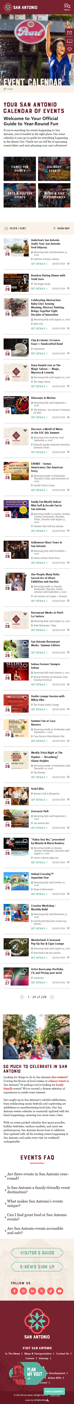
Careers (30, 1358)
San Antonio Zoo (41, 823)
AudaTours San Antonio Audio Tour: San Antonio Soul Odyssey (45, 243)
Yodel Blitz (37, 788)
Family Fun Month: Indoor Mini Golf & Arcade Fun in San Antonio (46, 505)
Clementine (39, 349)
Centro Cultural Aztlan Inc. (46, 858)
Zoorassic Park (40, 811)
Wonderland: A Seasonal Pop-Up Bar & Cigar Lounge (47, 941)
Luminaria (39, 978)
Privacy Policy (55, 1395)
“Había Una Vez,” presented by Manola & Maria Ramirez (48, 841)
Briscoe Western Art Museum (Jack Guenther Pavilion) (50, 678)
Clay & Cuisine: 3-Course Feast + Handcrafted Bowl (47, 342)
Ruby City (38, 324)
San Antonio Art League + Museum (50, 596)
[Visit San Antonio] (20, 7)
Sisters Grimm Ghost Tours (47, 558)
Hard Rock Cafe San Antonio (47, 953)
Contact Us (62, 1353)
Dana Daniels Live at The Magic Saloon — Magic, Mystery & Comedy (46, 368)
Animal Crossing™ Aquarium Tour (42, 875)
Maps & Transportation (38, 1353)
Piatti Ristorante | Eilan (45, 625)
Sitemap (43, 1358)
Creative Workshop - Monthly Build (43, 907)
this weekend (59, 1077)
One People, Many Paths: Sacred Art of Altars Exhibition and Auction (45, 578)
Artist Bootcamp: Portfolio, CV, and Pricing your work (47, 971)
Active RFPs (54, 1377)
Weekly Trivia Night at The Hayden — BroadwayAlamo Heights (47, 756)
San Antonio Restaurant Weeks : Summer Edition (45, 643)
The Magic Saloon (42, 382)
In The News (12, 1353)
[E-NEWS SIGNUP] (69, 32)
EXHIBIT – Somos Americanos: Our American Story (47, 467)
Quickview (58, 263)
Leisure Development (52, 1373)
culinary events (57, 1080)
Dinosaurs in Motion (43, 398)
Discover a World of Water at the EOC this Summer (47, 430)
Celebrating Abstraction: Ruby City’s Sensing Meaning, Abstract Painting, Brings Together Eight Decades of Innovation (47, 307)
